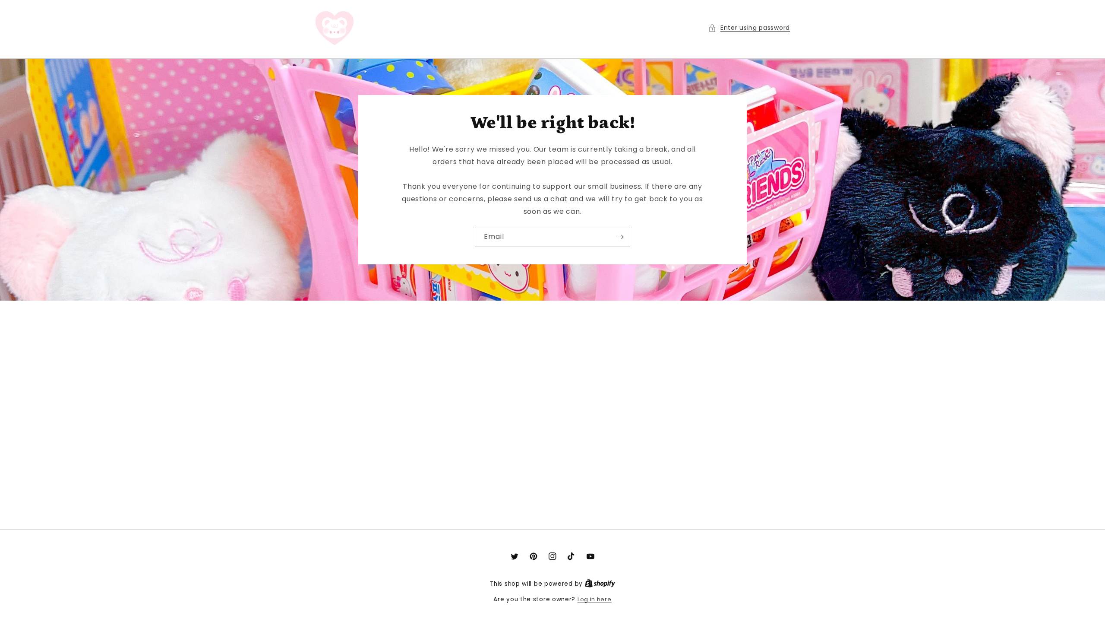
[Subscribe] (620, 237)
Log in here (595, 599)
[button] (749, 27)
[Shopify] (600, 584)
